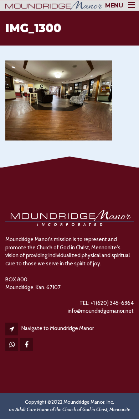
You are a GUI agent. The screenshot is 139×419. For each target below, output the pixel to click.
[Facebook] (27, 345)
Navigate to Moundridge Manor (57, 328)
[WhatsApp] (12, 345)
